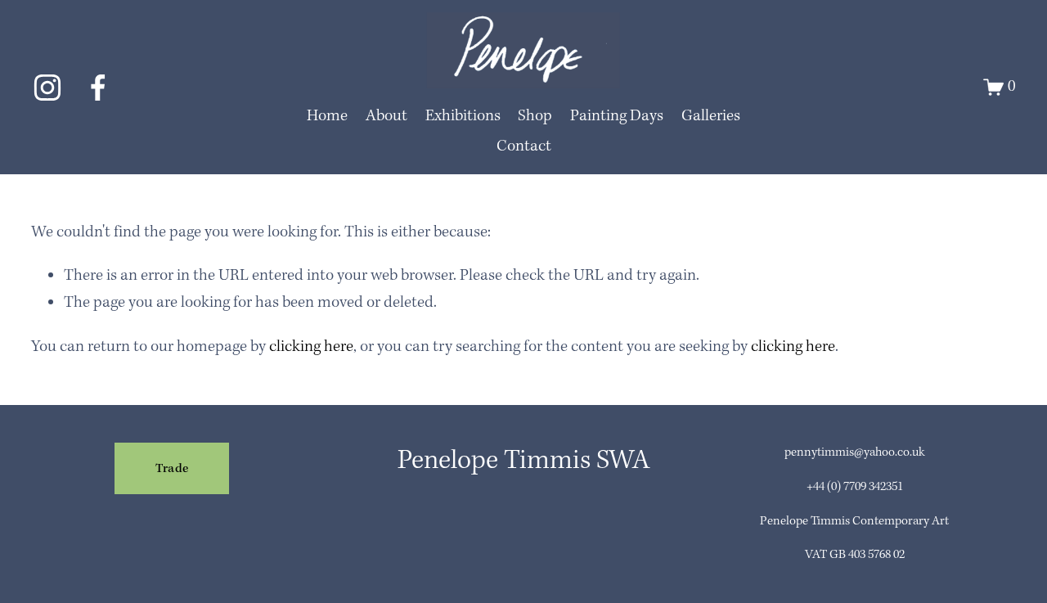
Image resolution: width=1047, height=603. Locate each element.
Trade (172, 469)
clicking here (311, 346)
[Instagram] (47, 87)
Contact (524, 146)
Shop (535, 116)
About (386, 116)
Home (327, 116)
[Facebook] (98, 87)
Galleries (710, 116)
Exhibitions (463, 116)
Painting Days (616, 116)
